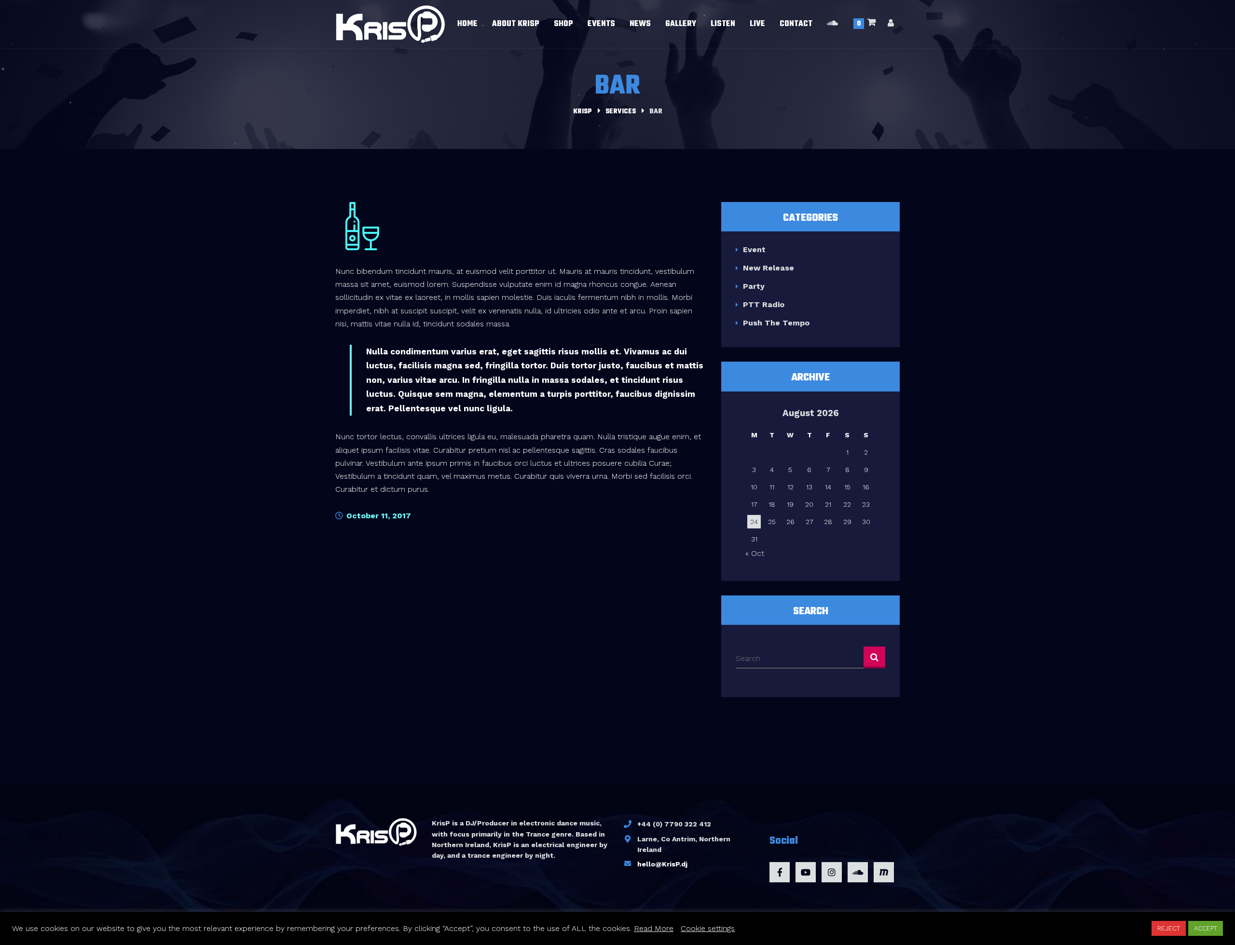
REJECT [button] (1168, 928)
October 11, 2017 (377, 515)
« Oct (754, 553)
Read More (653, 928)
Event (754, 249)
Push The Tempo (776, 322)
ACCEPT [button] (1205, 928)
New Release (768, 267)
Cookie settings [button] (708, 928)
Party (754, 286)
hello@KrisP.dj (662, 864)
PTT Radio (763, 304)
